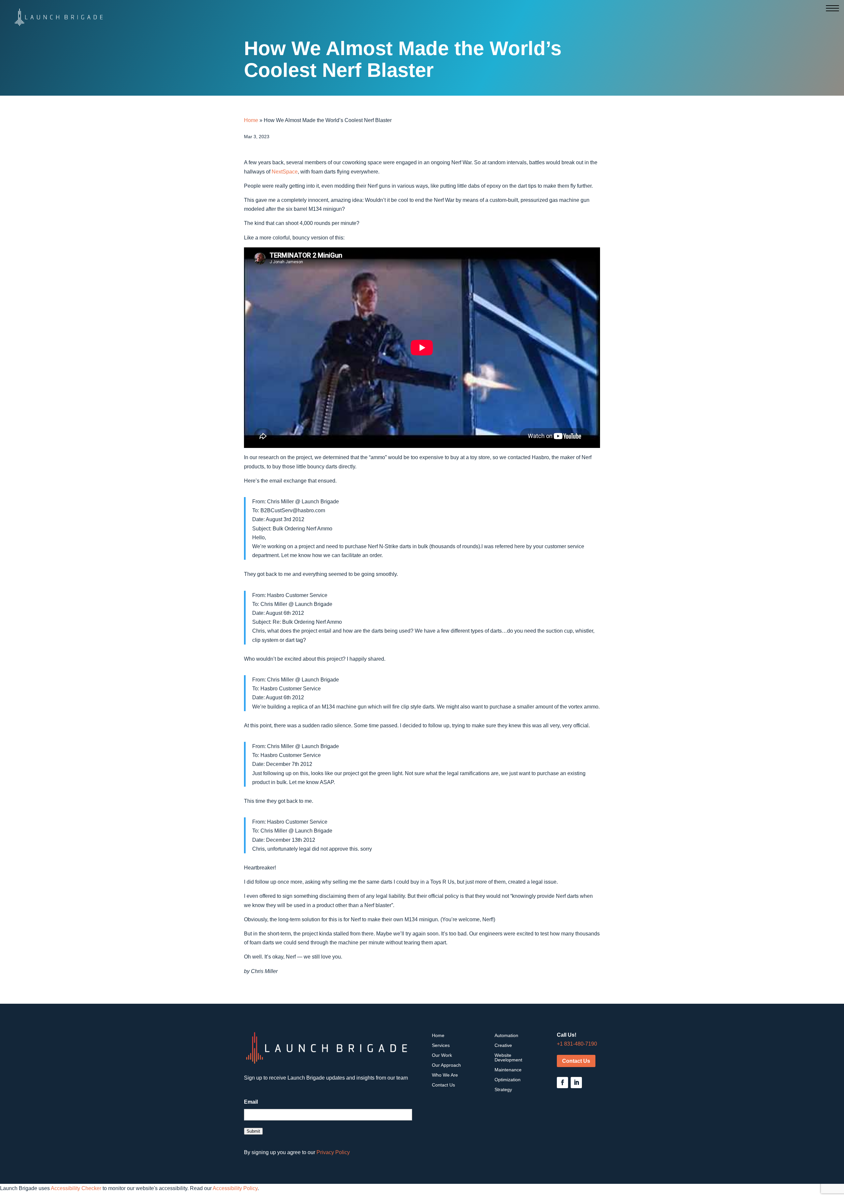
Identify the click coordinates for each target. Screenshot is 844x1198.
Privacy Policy (333, 1152)
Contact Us (576, 1061)
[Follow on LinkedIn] (576, 1082)
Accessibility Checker (76, 1188)
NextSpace (285, 171)
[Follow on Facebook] (562, 1082)
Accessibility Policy (235, 1188)
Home (251, 120)
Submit (253, 1131)
